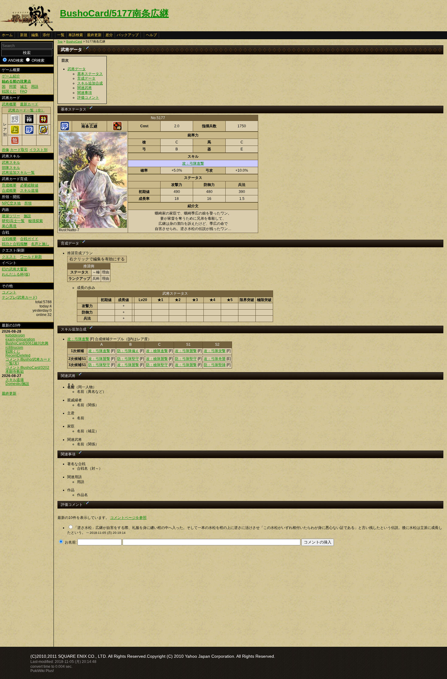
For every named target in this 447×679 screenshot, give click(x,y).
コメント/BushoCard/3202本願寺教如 (27, 369)
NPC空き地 (11, 203)
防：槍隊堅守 (157, 365)
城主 (23, 86)
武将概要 (9, 104)
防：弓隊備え (128, 351)
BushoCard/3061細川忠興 (26, 343)
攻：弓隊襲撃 (186, 351)
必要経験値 (29, 185)
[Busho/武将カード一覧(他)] (14, 144)
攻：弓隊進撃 (193, 163)
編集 (35, 35)
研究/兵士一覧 (13, 221)
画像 (5, 150)
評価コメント (88, 97)
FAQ (23, 91)
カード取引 (19, 150)
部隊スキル (11, 168)
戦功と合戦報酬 (14, 244)
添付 (46, 35)
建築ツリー (11, 216)
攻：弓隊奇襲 (215, 359)
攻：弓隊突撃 (215, 351)
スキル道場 (29, 190)
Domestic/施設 (17, 384)
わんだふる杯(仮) (16, 274)
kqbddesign (15, 335)
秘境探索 (35, 221)
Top (60, 41)
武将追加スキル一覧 (18, 172)
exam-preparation (20, 339)
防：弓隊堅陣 (215, 365)
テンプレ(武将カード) (19, 297)
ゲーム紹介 (11, 76)
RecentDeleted (17, 355)
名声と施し (40, 244)
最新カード (29, 104)
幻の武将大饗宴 (14, 269)
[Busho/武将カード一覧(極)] (29, 122)
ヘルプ (151, 35)
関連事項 (84, 93)
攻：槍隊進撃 (157, 351)
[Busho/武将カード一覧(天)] (14, 122)
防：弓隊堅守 (128, 359)
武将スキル (11, 162)
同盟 (12, 86)
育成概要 (9, 185)
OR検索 (38, 60)
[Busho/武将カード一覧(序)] (29, 133)
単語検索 (75, 35)
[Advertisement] (108, 594)
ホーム (7, 35)
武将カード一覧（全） (26, 110)
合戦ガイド (29, 239)
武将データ (77, 69)
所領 (28, 203)
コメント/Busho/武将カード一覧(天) (28, 361)
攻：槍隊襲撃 (157, 359)
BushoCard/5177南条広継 (114, 13)
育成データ (86, 78)
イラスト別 (38, 150)
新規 (23, 35)
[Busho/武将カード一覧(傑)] (43, 133)
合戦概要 (9, 239)
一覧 (60, 35)
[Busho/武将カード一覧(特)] (43, 122)
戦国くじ (9, 91)
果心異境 (9, 226)
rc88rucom (14, 347)
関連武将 (84, 88)
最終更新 (94, 35)
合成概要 (9, 190)
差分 (109, 35)
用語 (34, 86)
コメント (9, 292)
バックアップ (128, 35)
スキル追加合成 (90, 83)
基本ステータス (90, 74)
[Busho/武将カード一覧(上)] (14, 133)
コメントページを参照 (128, 518)
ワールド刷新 (31, 257)
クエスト (9, 257)
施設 (27, 216)
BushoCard (74, 41)
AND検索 (15, 60)
